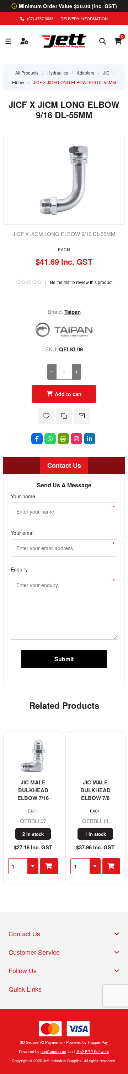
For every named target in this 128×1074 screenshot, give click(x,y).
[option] (33, 807)
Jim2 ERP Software (92, 1051)
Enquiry (19, 569)
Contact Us (64, 465)
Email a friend (82, 416)
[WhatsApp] (50, 438)
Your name (23, 496)
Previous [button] (8, 703)
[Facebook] (37, 438)
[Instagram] (76, 438)
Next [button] (119, 703)
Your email (22, 532)
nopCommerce (53, 1051)
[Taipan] (64, 334)
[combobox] (18, 866)
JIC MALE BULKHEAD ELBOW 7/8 (95, 790)
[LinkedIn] (89, 438)
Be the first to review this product (81, 282)
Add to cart (68, 394)
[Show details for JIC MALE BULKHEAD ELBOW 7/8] (95, 755)
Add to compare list (64, 416)
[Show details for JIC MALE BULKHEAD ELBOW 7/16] (33, 755)
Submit (64, 659)
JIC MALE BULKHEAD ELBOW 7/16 (33, 790)
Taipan (72, 312)
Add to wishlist (46, 416)
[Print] (63, 438)
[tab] (64, 465)
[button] (32, 866)
